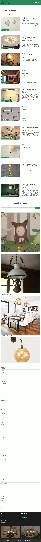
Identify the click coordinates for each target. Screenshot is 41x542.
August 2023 (3, 433)
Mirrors (2, 485)
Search (2, 206)
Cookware (2, 464)
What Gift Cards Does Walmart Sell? (6, 294)
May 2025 (2, 396)
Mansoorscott (16, 540)
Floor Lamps (3, 472)
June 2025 (2, 394)
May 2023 (2, 439)
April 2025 (2, 398)
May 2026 (2, 374)
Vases (2, 505)
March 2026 (3, 377)
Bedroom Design (3, 459)
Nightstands (3, 487)
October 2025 (3, 387)
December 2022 (3, 448)
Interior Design (3, 477)
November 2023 (3, 430)
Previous (15, 203)
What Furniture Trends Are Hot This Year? (7, 335)
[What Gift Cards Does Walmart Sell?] (20, 274)
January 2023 (3, 446)
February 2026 (3, 379)
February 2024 (3, 424)
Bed (1, 457)
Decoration (2, 468)
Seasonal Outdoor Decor (5, 492)
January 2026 (3, 381)
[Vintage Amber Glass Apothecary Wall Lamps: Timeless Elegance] (20, 350)
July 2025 (2, 392)
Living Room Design (4, 483)
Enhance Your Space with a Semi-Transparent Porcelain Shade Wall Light (29, 166)
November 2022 (3, 450)
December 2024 (3, 405)
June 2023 (2, 437)
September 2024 (3, 411)
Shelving (2, 494)
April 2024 (2, 420)
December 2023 (3, 428)
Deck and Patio (3, 466)
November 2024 (3, 407)
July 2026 (2, 370)
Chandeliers (24, 70)
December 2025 (3, 383)
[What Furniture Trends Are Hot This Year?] (20, 315)
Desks (2, 470)
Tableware (2, 498)
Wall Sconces (3, 507)
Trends (2, 500)
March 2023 (3, 443)
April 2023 (2, 441)
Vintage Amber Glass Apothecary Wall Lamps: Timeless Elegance (11, 363)
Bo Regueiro (24, 21)
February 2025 (3, 402)
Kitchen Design (3, 479)
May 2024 (2, 418)
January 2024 (3, 426)
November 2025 (3, 385)
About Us (2, 516)
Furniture (2, 474)
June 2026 (2, 372)
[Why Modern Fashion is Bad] (20, 232)
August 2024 (3, 413)
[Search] (39, 2)
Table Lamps (3, 496)
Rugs (1, 490)
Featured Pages (3, 522)
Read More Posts (3, 520)
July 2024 (2, 415)
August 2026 (3, 368)
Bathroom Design (3, 455)
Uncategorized (3, 502)
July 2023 (2, 435)
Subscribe (24, 517)
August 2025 (3, 390)
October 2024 (3, 409)
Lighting (23, 17)
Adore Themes (31, 540)
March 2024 (3, 422)
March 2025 (3, 400)
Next (26, 203)
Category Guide (3, 524)
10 (24, 202)
